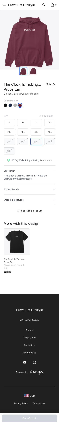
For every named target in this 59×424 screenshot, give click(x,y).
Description (9, 170)
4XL (36, 131)
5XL (50, 131)
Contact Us (29, 345)
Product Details (11, 189)
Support (30, 330)
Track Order (30, 337)
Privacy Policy (21, 403)
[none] (46, 115)
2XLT (36, 141)
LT (9, 141)
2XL (9, 131)
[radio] (9, 122)
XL (50, 122)
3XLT (50, 141)
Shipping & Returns (14, 199)
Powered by (22, 372)
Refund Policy (29, 352)
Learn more (46, 160)
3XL (23, 131)
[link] (17, 242)
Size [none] (6, 116)
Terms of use (39, 403)
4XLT (9, 150)
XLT (23, 141)
